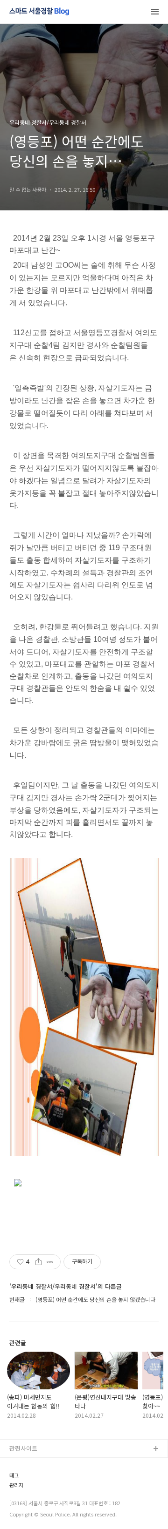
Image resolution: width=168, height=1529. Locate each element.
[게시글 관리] (50, 1262)
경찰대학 (21, 1479)
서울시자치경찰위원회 (38, 1464)
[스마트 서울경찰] (39, 12)
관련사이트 (23, 1448)
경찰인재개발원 (29, 1493)
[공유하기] (38, 1262)
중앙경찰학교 (26, 1508)
